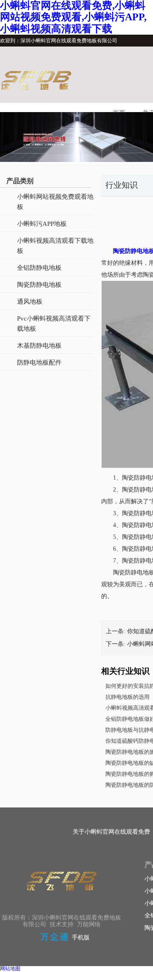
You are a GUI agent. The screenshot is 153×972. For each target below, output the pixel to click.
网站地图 (10, 969)
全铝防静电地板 (39, 267)
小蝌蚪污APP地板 (42, 223)
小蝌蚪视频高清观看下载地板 (55, 245)
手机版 (81, 937)
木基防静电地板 (39, 345)
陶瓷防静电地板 (39, 284)
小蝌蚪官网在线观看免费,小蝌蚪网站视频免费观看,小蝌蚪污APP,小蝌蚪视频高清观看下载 (73, 17)
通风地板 (29, 301)
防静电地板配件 (39, 362)
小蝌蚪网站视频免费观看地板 (55, 201)
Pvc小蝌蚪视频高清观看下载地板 (54, 323)
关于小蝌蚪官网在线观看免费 (111, 832)
